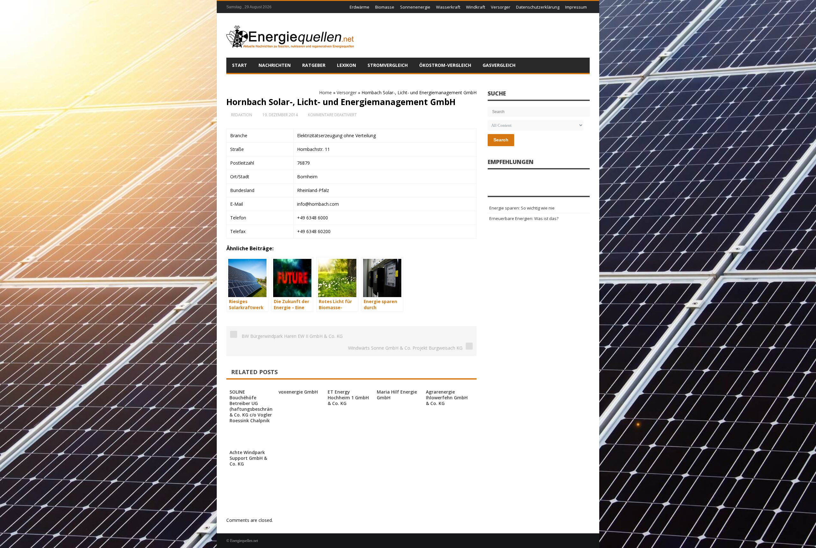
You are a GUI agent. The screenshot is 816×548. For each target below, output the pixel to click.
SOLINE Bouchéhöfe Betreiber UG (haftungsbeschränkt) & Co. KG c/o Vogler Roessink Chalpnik (254, 406)
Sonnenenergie (415, 7)
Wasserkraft (448, 7)
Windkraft (475, 7)
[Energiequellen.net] (290, 35)
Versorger (500, 7)
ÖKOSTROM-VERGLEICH (445, 65)
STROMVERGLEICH (388, 65)
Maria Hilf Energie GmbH (397, 395)
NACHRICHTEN (275, 65)
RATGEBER (313, 65)
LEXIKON (346, 65)
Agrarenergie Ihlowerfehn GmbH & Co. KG (447, 397)
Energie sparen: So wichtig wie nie (522, 208)
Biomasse (384, 7)
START (239, 65)
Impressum (576, 7)
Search (500, 139)
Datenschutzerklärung (537, 7)
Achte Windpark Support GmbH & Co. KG (248, 458)
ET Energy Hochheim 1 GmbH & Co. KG (348, 397)
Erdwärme (359, 7)
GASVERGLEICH (499, 65)
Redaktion (241, 114)
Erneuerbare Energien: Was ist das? (523, 218)
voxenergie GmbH (298, 392)
